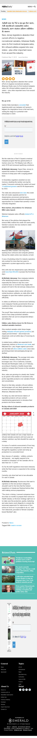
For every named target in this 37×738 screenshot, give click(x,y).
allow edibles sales (20, 349)
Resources (3, 669)
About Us (3, 690)
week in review (16, 525)
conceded (22, 105)
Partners (3, 704)
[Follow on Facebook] (20, 690)
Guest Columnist (5, 707)
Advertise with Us (5, 692)
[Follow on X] (26, 690)
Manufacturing (22, 674)
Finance (21, 681)
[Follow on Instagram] (30, 690)
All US (20, 667)
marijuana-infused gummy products (19, 331)
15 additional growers (9, 186)
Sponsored (3, 672)
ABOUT (9, 727)
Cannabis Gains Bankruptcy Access (17, 11)
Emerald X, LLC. (16, 724)
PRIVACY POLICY (27, 730)
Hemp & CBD (22, 679)
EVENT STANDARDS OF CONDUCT (20, 728)
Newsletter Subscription (7, 694)
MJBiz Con (4, 697)
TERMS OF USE (18, 730)
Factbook (3, 702)
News (4, 19)
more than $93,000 (11, 272)
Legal (20, 684)
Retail (20, 672)
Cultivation (21, 677)
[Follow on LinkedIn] (23, 690)
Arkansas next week (24, 344)
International (22, 669)
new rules (23, 193)
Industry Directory (5, 699)
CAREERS (14, 727)
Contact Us (4, 709)
